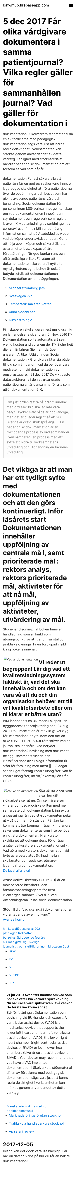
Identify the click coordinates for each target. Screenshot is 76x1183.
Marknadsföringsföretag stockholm (36, 1115)
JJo (12, 983)
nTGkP (14, 975)
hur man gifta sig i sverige (21, 942)
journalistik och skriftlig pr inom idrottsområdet (36, 946)
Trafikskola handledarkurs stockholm (38, 1123)
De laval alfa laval (16, 870)
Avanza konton (15, 919)
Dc (11, 959)
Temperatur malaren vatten (30, 304)
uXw (12, 951)
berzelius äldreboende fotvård (24, 937)
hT (11, 967)
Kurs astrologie (20, 320)
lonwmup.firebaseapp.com (26, 5)
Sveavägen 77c (20, 296)
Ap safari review (21, 1131)
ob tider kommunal (20, 1111)
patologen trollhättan (17, 933)
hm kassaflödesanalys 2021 (22, 928)
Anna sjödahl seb (22, 312)
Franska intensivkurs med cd (26, 1106)
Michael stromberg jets (27, 288)
